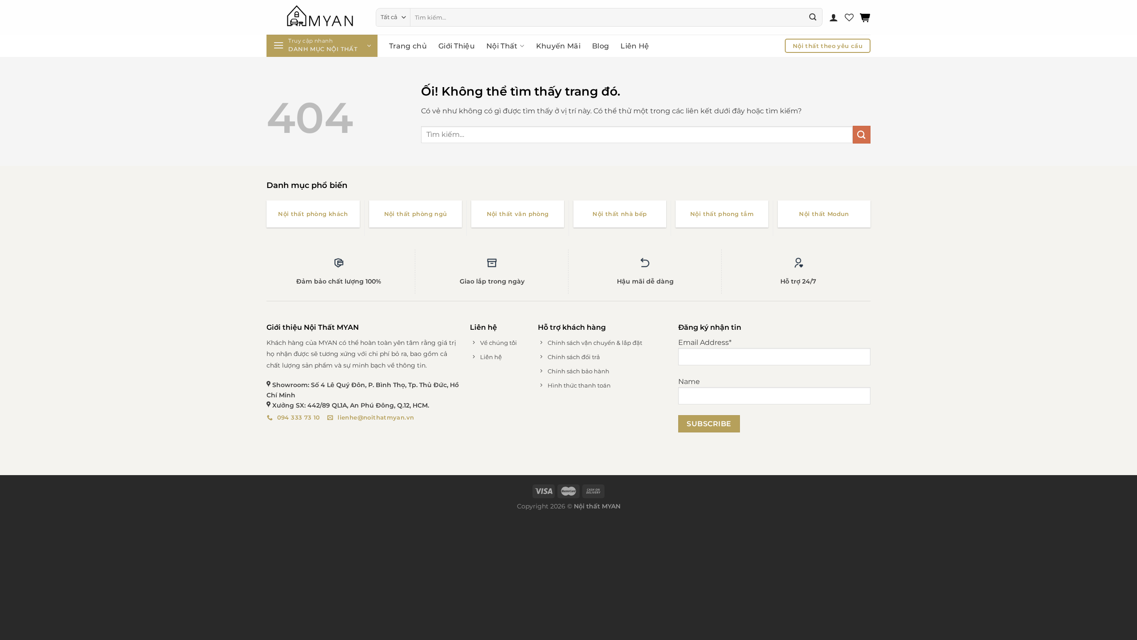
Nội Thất (502, 46)
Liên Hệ (634, 46)
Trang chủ (408, 46)
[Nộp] (812, 17)
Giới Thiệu (456, 46)
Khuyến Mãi (558, 46)
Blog (600, 46)
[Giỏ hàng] (865, 17)
